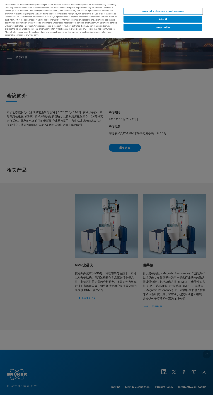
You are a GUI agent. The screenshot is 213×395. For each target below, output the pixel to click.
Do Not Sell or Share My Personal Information (163, 11)
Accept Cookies (163, 27)
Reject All (163, 19)
